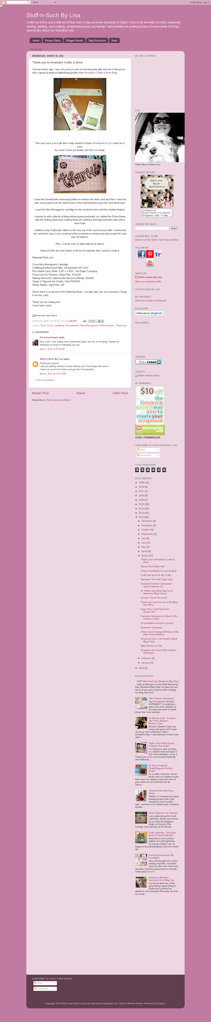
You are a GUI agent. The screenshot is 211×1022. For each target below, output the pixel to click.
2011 (141, 517)
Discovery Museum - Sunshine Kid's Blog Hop (161, 878)
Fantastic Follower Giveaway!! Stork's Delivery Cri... (156, 585)
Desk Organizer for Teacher (163, 813)
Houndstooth (72, 325)
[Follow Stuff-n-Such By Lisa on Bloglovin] (149, 315)
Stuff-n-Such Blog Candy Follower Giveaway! (161, 744)
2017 (142, 491)
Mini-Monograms (89, 325)
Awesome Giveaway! (152, 627)
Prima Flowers (106, 325)
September (147, 534)
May (144, 547)
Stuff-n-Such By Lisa (53, 15)
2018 (142, 487)
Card (43, 325)
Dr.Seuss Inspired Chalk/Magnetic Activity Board (161, 768)
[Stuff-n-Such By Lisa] (157, 207)
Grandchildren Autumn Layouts (157, 623)
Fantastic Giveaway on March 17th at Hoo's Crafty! (159, 617)
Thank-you (121, 325)
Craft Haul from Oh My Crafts (156, 575)
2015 (142, 500)
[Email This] (90, 321)
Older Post (120, 393)
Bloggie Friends (74, 40)
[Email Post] (84, 321)
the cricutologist (49, 337)
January (146, 662)
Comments (145, 455)
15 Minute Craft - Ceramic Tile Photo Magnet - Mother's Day (162, 721)
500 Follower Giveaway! (161, 698)
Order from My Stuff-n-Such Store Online (156, 240)
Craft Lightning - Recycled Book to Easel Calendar (162, 834)
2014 (142, 504)
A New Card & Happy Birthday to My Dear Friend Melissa (159, 633)
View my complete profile (148, 281)
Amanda (96, 143)
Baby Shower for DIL (151, 646)
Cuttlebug (59, 325)
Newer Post (40, 393)
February (146, 658)
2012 (142, 513)
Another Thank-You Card (154, 598)
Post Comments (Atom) (58, 400)
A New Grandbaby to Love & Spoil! (159, 571)
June (144, 542)
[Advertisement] (155, 82)
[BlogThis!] (93, 321)
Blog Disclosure (97, 40)
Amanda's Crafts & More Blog (101, 72)
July (143, 538)
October (146, 529)
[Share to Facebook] (99, 321)
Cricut (50, 325)
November (147, 525)
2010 (142, 668)
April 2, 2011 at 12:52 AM (53, 373)
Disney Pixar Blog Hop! (153, 566)
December (147, 521)
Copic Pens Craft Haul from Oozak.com (155, 610)
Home (36, 40)
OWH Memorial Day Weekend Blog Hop (157, 681)
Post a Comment (45, 380)
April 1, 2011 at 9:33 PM (52, 349)
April (144, 551)
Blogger (161, 1003)
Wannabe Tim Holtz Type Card (157, 579)
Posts (142, 450)
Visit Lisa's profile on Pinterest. (151, 300)
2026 (142, 482)
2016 (142, 495)
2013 (142, 508)
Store (114, 40)
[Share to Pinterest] (102, 321)
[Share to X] (96, 321)
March (145, 556)
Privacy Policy (53, 40)
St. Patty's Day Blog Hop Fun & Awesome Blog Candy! (157, 592)
